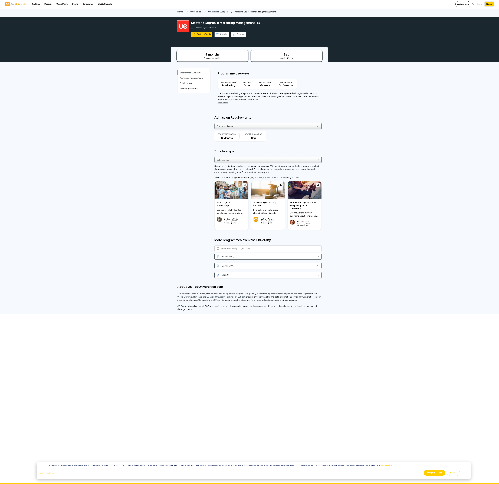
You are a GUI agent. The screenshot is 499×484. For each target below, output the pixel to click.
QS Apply (217, 300)
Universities (195, 12)
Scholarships (88, 4)
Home (180, 12)
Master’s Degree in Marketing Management (223, 23)
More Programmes (189, 88)
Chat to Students (105, 4)
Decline (453, 473)
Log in (479, 4)
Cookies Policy (386, 465)
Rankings (36, 4)
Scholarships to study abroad (265, 204)
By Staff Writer (267, 219)
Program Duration (227, 134)
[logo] (16, 4)
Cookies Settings (47, 473)
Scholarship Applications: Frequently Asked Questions (303, 205)
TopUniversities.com (186, 293)
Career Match (62, 4)
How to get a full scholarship (225, 204)
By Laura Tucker (303, 222)
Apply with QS (463, 4)
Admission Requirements (191, 78)
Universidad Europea (218, 12)
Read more (223, 102)
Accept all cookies (434, 473)
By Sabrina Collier (231, 219)
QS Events (203, 300)
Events (75, 4)
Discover (48, 4)
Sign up (489, 4)
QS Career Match (185, 306)
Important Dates (225, 126)
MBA (225, 275)
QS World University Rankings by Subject (225, 297)
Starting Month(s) (253, 134)
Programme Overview (190, 72)
